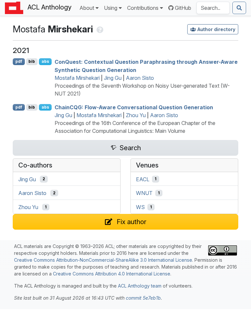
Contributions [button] (143, 8)
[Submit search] (239, 8)
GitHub (183, 8)
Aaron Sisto (140, 78)
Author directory (216, 29)
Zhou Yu (136, 115)
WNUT (144, 193)
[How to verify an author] (99, 29)
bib (31, 61)
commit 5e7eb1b (143, 298)
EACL (142, 179)
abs (45, 61)
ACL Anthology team (139, 286)
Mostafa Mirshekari (77, 78)
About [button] (86, 8)
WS (140, 207)
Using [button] (110, 8)
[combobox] (213, 8)
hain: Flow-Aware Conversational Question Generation (134, 107)
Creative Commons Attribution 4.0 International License (111, 273)
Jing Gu (113, 78)
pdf (18, 61)
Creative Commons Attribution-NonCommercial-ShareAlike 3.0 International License (103, 260)
